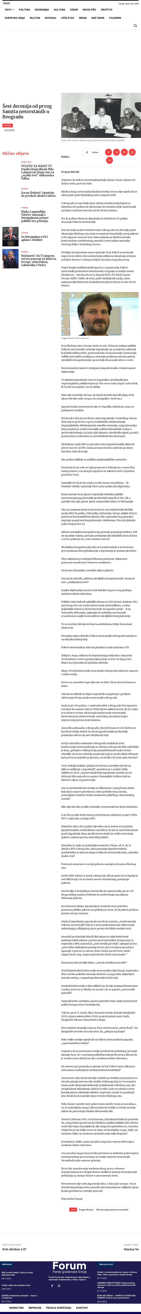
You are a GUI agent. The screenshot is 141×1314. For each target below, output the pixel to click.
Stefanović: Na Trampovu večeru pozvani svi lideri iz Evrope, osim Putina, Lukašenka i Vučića (38, 260)
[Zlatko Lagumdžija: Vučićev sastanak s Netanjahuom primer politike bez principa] (10, 214)
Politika (7, 125)
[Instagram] (59, 1286)
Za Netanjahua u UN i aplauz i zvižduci (34, 238)
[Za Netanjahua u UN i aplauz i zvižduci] (10, 236)
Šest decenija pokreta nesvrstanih (112, 1209)
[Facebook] (108, 152)
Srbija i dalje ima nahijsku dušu (16, 1285)
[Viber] (124, 152)
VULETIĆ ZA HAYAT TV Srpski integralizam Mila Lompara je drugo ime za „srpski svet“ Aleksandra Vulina (37, 172)
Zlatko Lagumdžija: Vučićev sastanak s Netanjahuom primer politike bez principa (35, 216)
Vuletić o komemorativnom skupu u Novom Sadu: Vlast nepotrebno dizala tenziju (117, 1273)
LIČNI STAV (26, 162)
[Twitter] (116, 152)
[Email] (109, 160)
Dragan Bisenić (86, 1209)
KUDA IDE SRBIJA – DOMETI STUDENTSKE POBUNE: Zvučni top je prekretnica (116, 1297)
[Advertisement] (70, 58)
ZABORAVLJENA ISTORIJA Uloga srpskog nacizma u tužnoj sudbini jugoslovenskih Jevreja (116, 1285)
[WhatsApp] (132, 152)
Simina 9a (131, 1249)
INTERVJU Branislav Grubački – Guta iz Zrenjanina (19, 1297)
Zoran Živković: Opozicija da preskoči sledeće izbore (38, 194)
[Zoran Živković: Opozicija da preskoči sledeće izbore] (10, 192)
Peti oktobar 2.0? (14, 1249)
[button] (135, 25)
